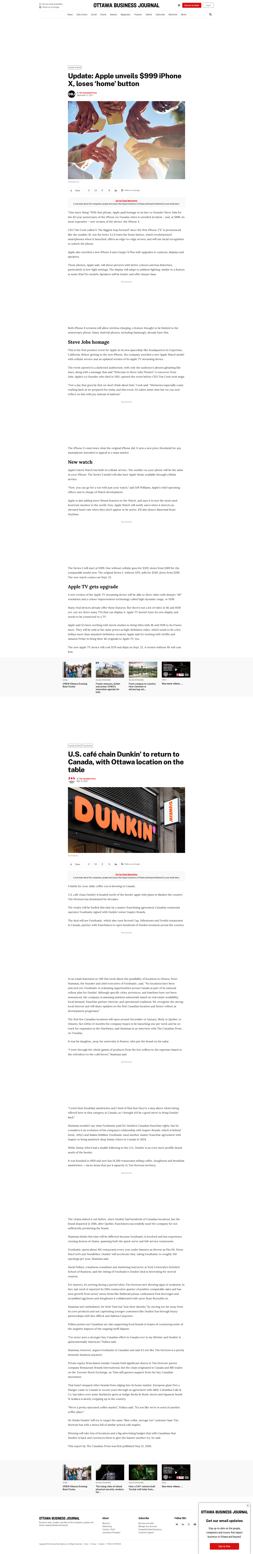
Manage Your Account (148, 1526)
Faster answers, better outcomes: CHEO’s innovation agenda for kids (108, 688)
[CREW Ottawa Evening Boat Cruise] (77, 670)
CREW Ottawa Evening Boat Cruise (75, 685)
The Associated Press (88, 93)
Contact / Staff (108, 1529)
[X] (109, 190)
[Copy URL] (89, 190)
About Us (106, 1523)
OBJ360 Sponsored (103, 680)
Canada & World (75, 67)
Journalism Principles (111, 1532)
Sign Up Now (224, 1546)
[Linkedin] (116, 190)
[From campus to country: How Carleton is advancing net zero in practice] (143, 670)
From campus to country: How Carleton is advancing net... (142, 686)
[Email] (95, 190)
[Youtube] (195, 1524)
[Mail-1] (177, 1524)
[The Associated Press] (72, 94)
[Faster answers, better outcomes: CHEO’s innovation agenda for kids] (110, 670)
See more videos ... (172, 683)
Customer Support (146, 1532)
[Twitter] (189, 1524)
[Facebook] (102, 190)
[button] (210, 14)
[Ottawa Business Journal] (126, 5)
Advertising (107, 1526)
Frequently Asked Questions (150, 1529)
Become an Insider (146, 1523)
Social (65, 680)
